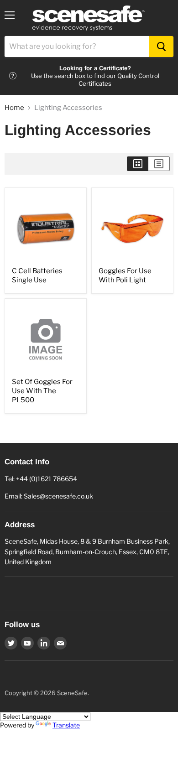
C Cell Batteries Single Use (37, 275)
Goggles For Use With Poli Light (125, 275)
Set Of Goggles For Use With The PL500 (42, 391)
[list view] (159, 163)
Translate (66, 725)
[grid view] (137, 163)
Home (14, 108)
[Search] (161, 46)
